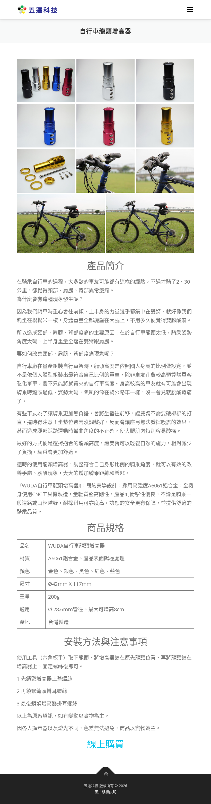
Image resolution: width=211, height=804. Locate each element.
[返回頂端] (105, 774)
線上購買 (105, 744)
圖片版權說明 (105, 791)
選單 (188, 9)
